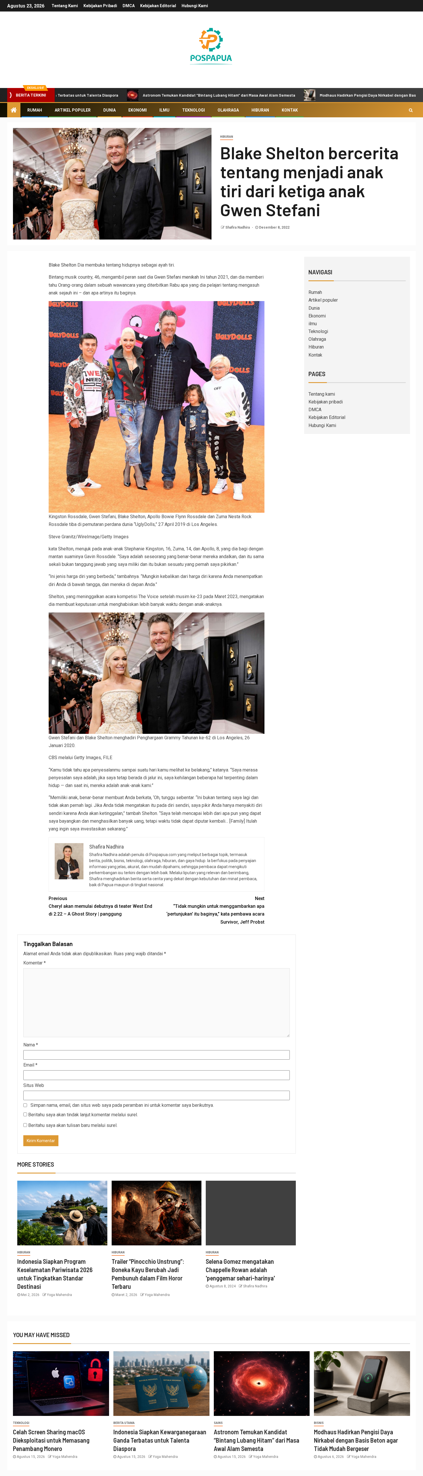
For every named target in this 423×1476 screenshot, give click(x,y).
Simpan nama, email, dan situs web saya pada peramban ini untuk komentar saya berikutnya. (122, 1105)
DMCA (129, 5)
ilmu (164, 110)
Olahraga (228, 110)
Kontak (290, 110)
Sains (218, 1423)
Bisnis (319, 1423)
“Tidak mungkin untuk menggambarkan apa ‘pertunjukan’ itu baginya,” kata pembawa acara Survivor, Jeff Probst (215, 910)
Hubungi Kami (195, 5)
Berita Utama (124, 1423)
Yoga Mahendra (59, 1295)
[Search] (410, 110)
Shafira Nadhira (238, 227)
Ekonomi (137, 110)
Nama (30, 1045)
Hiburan (260, 110)
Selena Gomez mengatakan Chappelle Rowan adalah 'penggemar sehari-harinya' (240, 1269)
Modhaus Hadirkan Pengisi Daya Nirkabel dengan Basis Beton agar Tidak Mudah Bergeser (356, 1440)
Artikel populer (73, 110)
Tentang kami (65, 5)
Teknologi (193, 110)
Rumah (34, 110)
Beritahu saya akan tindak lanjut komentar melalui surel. (83, 1114)
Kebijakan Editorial (158, 5)
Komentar (34, 963)
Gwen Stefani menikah (176, 277)
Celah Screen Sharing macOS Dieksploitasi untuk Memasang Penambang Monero (51, 1440)
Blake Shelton (62, 265)
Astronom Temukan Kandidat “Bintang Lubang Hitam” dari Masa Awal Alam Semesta (158, 95)
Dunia (109, 110)
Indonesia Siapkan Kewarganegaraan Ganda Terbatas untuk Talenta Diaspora (159, 1440)
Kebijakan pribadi (100, 5)
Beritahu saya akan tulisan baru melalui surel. (72, 1125)
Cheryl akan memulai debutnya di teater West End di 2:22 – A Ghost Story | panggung (100, 906)
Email (30, 1065)
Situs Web (33, 1085)
